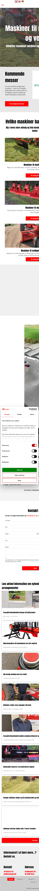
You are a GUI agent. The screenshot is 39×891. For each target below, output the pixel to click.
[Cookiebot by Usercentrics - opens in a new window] (29, 409)
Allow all (19, 470)
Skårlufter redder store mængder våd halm (17, 705)
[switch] (34, 450)
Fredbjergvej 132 (30, 871)
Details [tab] (19, 414)
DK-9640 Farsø (29, 874)
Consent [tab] (7, 414)
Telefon (7, 534)
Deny (19, 480)
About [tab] (32, 414)
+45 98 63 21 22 (32, 516)
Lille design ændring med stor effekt (15, 674)
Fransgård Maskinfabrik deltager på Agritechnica (19, 612)
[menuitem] (11, 879)
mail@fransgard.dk (10, 874)
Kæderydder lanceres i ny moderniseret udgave (18, 767)
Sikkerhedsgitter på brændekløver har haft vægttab (20, 643)
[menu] (3, 5)
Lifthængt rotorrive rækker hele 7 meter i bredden (19, 828)
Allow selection (19, 475)
